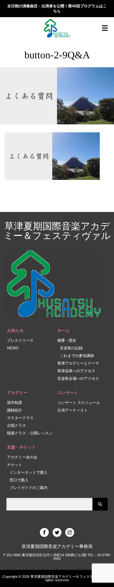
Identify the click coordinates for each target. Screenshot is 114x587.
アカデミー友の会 (22, 457)
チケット (14, 465)
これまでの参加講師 (77, 355)
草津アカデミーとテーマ (78, 363)
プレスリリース (20, 340)
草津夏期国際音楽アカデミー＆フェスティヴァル (57, 231)
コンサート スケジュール (78, 402)
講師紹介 (14, 410)
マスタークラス (20, 418)
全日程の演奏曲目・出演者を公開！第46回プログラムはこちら (57, 9)
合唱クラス (16, 425)
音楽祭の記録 (71, 348)
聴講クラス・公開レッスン (30, 433)
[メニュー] (105, 28)
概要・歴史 (66, 340)
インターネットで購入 (29, 472)
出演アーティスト (72, 410)
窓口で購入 (19, 480)
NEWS (12, 348)
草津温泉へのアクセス (76, 371)
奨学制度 (14, 402)
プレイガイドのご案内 (29, 487)
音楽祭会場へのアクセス (78, 378)
